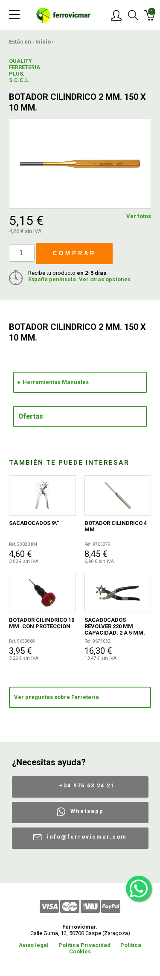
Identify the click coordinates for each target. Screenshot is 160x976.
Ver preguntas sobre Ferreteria (56, 697)
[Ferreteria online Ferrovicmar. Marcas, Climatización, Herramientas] (63, 15)
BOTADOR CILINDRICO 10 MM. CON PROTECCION (41, 623)
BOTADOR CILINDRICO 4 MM (115, 526)
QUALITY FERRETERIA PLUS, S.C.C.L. (24, 70)
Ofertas (30, 416)
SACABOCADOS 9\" (34, 523)
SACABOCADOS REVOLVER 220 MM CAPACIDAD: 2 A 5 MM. (114, 626)
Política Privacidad (84, 945)
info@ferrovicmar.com (87, 836)
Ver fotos (138, 216)
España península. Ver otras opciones (79, 279)
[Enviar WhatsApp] (138, 888)
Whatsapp (87, 811)
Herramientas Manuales (56, 382)
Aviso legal (34, 945)
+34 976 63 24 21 (86, 785)
